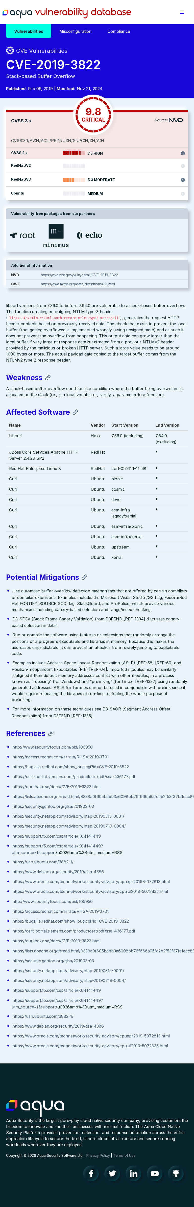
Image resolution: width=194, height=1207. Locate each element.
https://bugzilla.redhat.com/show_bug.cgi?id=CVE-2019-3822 (70, 766)
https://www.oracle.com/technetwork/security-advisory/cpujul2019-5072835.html (90, 891)
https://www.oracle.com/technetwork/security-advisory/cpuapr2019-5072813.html (91, 881)
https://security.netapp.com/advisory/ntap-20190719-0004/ (69, 826)
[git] (177, 1174)
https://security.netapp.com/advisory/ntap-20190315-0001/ (68, 816)
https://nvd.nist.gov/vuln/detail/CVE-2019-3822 (79, 275)
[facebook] (92, 1174)
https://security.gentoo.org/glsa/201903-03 (53, 806)
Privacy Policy (98, 1155)
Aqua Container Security (35, 1108)
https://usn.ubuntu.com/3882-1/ (43, 861)
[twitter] (113, 1174)
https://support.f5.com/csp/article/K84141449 (56, 836)
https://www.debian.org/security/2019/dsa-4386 (58, 871)
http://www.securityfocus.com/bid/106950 (52, 747)
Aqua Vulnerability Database (67, 13)
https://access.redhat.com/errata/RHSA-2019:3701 (60, 756)
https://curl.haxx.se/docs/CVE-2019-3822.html (56, 786)
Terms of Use (124, 1155)
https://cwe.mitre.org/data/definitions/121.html (78, 284)
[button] (182, 12)
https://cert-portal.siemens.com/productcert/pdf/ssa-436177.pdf (73, 776)
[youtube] (156, 1174)
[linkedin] (135, 1174)
